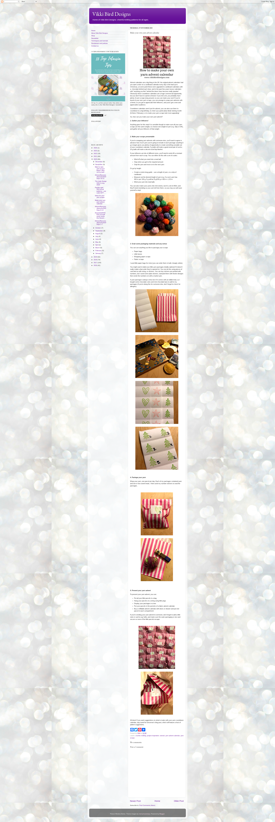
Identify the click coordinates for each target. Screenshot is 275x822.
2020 (96, 159)
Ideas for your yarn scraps (100, 196)
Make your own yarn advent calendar (100, 202)
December (99, 162)
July (97, 236)
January (98, 253)
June (97, 239)
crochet (138, 735)
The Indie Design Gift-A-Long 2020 (101, 183)
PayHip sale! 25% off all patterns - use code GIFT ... (100, 190)
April (97, 245)
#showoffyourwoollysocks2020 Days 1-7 (100, 222)
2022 (96, 153)
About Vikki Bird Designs (99, 33)
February (98, 250)
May (97, 242)
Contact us (95, 46)
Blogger (162, 814)
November (99, 164)
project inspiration (153, 735)
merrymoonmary (144, 814)
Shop (93, 36)
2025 (96, 148)
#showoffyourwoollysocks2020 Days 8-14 (100, 208)
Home (157, 801)
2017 (96, 262)
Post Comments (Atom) (147, 805)
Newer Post (135, 801)
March (97, 247)
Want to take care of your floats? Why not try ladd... (100, 169)
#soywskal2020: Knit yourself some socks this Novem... (100, 215)
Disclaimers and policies (99, 43)
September (99, 231)
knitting (143, 735)
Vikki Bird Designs (111, 13)
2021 (96, 156)
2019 (96, 257)
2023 (96, 151)
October (98, 228)
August (98, 233)
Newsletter (95, 38)
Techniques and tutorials (99, 41)
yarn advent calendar (172, 735)
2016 (96, 265)
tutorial (162, 735)
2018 (96, 260)
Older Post (179, 801)
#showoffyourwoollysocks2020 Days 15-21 (100, 176)
